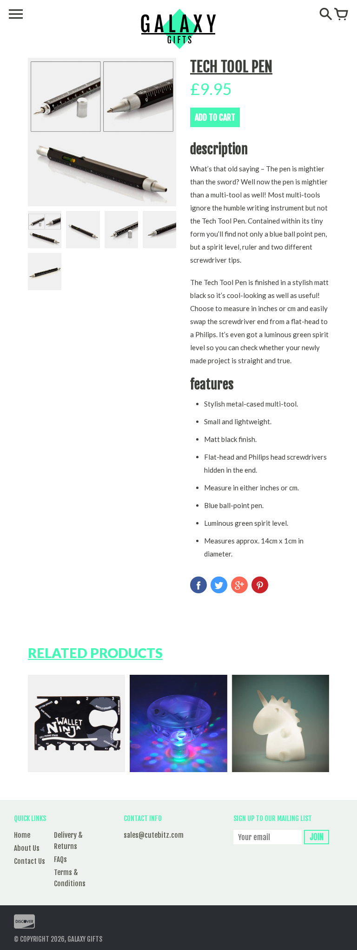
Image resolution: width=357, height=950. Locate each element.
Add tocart (215, 117)
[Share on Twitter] (219, 585)
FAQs (60, 859)
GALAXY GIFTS (84, 939)
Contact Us (29, 861)
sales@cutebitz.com (154, 835)
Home (22, 835)
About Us (27, 848)
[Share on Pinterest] (259, 585)
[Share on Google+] (239, 585)
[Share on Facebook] (198, 585)
